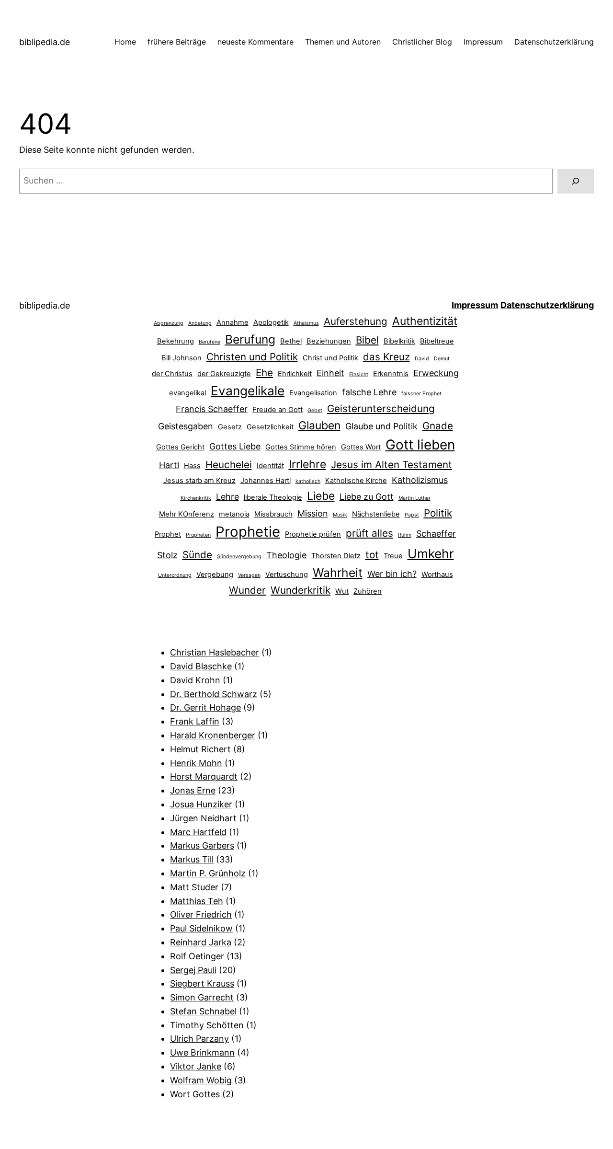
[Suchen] (575, 181)
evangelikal (187, 393)
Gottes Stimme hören (300, 447)
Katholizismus (420, 480)
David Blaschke (201, 666)
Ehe (264, 373)
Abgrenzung (168, 323)
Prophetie (248, 531)
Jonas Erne (193, 790)
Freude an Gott (277, 409)
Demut (442, 359)
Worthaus (437, 574)
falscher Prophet (421, 394)
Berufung (250, 339)
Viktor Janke (195, 1066)
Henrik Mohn (196, 763)
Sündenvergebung (239, 556)
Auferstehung (355, 321)
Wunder (247, 590)
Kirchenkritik (196, 498)
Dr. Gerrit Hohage (205, 707)
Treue (393, 556)
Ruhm (404, 535)
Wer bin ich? (392, 574)
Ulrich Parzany (199, 1039)
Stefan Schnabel (203, 1011)
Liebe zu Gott (367, 497)
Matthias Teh (196, 901)
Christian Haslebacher (214, 652)
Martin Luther (414, 498)
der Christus (172, 373)
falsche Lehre (369, 392)
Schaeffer (436, 534)
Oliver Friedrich (201, 914)
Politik (438, 513)
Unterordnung (175, 575)
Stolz (167, 555)
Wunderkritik (300, 590)
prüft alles (369, 533)
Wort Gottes (195, 1094)
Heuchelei (228, 465)
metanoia (234, 514)
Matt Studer (194, 887)
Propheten (198, 535)
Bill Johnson (181, 358)
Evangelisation (313, 393)
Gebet (314, 410)
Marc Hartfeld (198, 832)
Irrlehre (307, 464)
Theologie (286, 555)
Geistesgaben (185, 426)
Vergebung (214, 574)
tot (372, 555)
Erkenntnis (391, 373)
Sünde (197, 555)
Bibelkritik (399, 341)
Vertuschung (286, 574)
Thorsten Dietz (336, 556)
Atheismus (306, 323)
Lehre (227, 497)
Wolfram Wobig (201, 1080)
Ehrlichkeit (295, 373)
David (422, 359)
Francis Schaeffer (212, 409)
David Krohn (195, 680)
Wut (342, 591)
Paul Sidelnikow (201, 928)
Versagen (249, 575)
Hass (192, 465)
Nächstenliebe (376, 514)
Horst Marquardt (204, 776)
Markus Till (192, 859)
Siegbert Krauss (202, 983)
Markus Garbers (202, 845)
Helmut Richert (200, 749)
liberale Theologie (273, 497)
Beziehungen (328, 341)
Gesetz (230, 427)
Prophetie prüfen (313, 534)
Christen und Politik (252, 357)
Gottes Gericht (180, 447)
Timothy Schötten (207, 1025)
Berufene (209, 342)
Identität (270, 465)
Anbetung (200, 323)
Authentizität (424, 321)
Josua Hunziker (201, 804)
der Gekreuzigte (224, 373)
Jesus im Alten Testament (391, 465)
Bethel (291, 341)
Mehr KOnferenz (186, 514)
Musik (340, 515)
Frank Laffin (194, 721)
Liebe (321, 496)
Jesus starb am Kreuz (199, 480)
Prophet (168, 534)
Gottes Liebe (235, 446)
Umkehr (431, 553)
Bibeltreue (437, 341)
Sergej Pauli (193, 970)
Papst (412, 515)
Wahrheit (338, 572)
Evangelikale (247, 390)
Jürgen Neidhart (203, 818)
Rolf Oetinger (197, 956)
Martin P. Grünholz (208, 873)
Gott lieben (420, 445)
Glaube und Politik (381, 426)
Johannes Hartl (265, 480)
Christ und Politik (330, 358)
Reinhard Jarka (200, 942)
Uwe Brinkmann (202, 1052)
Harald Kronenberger (212, 735)
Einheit (330, 373)
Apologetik (271, 322)
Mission (312, 513)
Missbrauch (273, 514)
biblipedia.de (44, 42)
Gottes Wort (361, 447)
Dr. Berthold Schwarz (213, 694)
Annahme (232, 322)
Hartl (169, 465)
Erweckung (436, 373)
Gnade (437, 426)
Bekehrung (175, 341)
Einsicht (358, 374)
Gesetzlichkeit (270, 427)
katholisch (307, 481)
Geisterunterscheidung (381, 408)
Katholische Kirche (356, 480)
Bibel (367, 340)
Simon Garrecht (202, 997)
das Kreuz (386, 357)
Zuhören (367, 591)
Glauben (319, 425)
